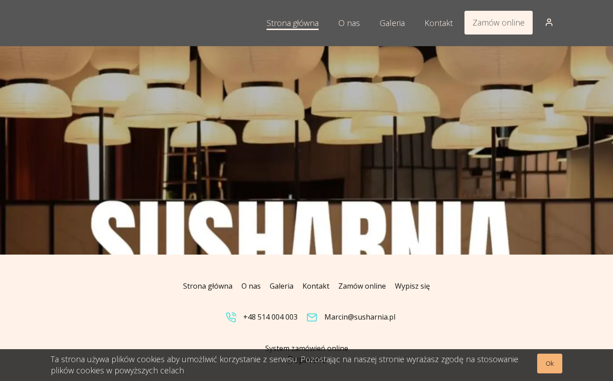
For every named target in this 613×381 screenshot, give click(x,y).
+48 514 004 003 (270, 317)
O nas (251, 286)
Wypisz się (412, 286)
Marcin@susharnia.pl (359, 317)
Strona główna (207, 286)
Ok (550, 363)
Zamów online (499, 22)
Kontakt (315, 286)
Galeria (281, 286)
